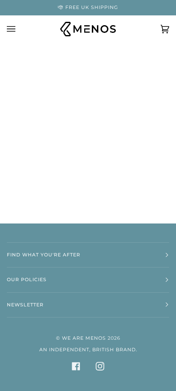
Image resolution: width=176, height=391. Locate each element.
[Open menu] (19, 29)
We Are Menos (84, 338)
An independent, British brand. (88, 350)
